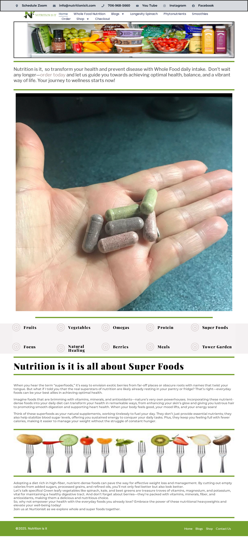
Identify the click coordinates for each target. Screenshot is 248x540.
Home (63, 14)
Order (66, 19)
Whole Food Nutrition (89, 14)
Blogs (115, 14)
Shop (80, 19)
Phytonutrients (175, 14)
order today (52, 75)
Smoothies (200, 14)
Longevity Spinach (144, 14)
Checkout (102, 19)
